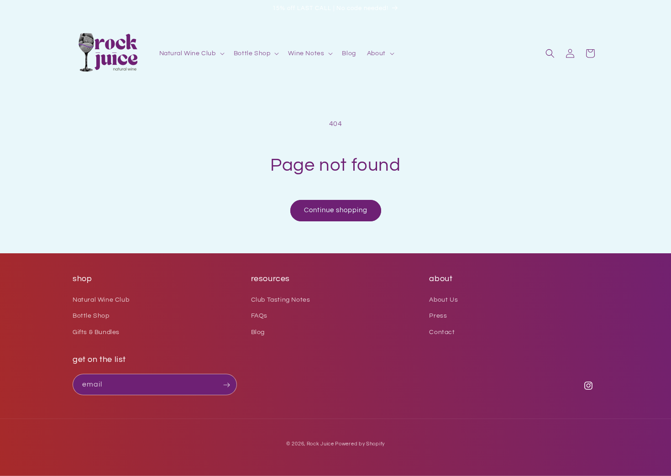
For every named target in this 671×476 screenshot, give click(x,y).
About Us (443, 300)
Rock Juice (321, 443)
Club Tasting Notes (280, 300)
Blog (258, 332)
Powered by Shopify (360, 443)
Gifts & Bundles (96, 332)
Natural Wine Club (101, 300)
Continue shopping (335, 210)
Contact (442, 332)
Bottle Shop (91, 316)
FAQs (259, 316)
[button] (191, 53)
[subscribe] (226, 385)
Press (438, 316)
